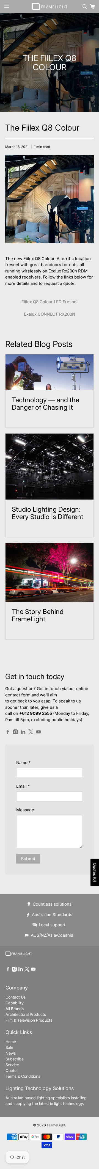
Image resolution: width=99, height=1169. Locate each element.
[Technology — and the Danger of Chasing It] (50, 372)
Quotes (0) (94, 872)
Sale (9, 1047)
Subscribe (15, 1059)
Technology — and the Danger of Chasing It (45, 403)
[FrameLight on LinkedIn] (23, 732)
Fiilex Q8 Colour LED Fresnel (49, 301)
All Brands (15, 1008)
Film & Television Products (29, 1020)
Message (25, 809)
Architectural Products (26, 1014)
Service (12, 1064)
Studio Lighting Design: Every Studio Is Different (47, 513)
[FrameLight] (49, 6)
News (11, 1053)
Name (23, 762)
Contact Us (16, 997)
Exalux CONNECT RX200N (49, 314)
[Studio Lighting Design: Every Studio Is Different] (50, 467)
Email (23, 786)
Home (11, 1041)
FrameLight (56, 1125)
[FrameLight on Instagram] (15, 732)
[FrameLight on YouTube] (38, 732)
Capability (15, 1002)
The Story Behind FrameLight (38, 615)
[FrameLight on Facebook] (7, 732)
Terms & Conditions (23, 1076)
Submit (28, 858)
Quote (11, 1070)
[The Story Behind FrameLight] (50, 572)
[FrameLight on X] (30, 732)
